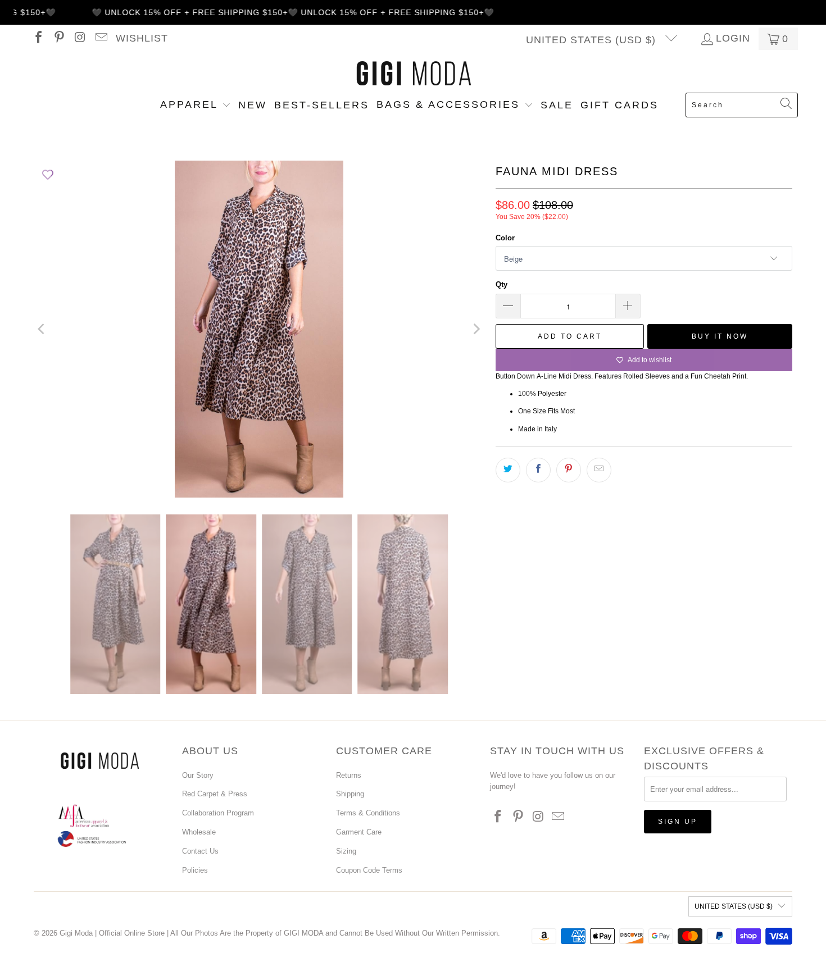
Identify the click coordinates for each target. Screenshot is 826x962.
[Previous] (42, 329)
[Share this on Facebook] (538, 470)
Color (505, 238)
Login (733, 38)
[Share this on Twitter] (508, 470)
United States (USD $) (592, 39)
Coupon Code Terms (369, 870)
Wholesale (199, 832)
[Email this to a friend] (599, 470)
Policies (195, 870)
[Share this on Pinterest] (568, 470)
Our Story (198, 775)
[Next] (476, 329)
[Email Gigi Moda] (100, 38)
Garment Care (359, 832)
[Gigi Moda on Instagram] (79, 38)
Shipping (350, 794)
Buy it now (720, 336)
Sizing (346, 851)
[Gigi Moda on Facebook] (37, 38)
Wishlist (142, 38)
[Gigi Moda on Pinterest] (58, 38)
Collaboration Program (218, 813)
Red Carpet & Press (214, 794)
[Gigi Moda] (413, 74)
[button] (195, 105)
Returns (348, 775)
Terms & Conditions (368, 813)
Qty (501, 284)
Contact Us (200, 851)
